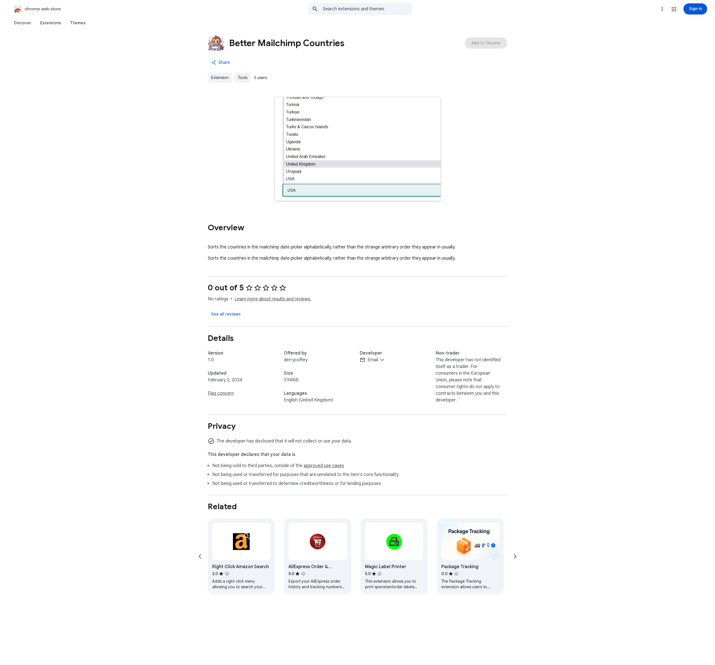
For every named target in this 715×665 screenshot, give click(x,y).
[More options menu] (662, 9)
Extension (220, 77)
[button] (674, 9)
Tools (242, 77)
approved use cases (324, 465)
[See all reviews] (226, 314)
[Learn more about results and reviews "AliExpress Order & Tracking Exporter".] (303, 573)
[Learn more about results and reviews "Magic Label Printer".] (379, 573)
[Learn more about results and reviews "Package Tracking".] (456, 573)
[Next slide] (515, 556)
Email (373, 360)
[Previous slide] (200, 556)
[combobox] (367, 9)
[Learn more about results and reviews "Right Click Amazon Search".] (226, 573)
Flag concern (221, 393)
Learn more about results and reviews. (273, 299)
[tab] (22, 23)
